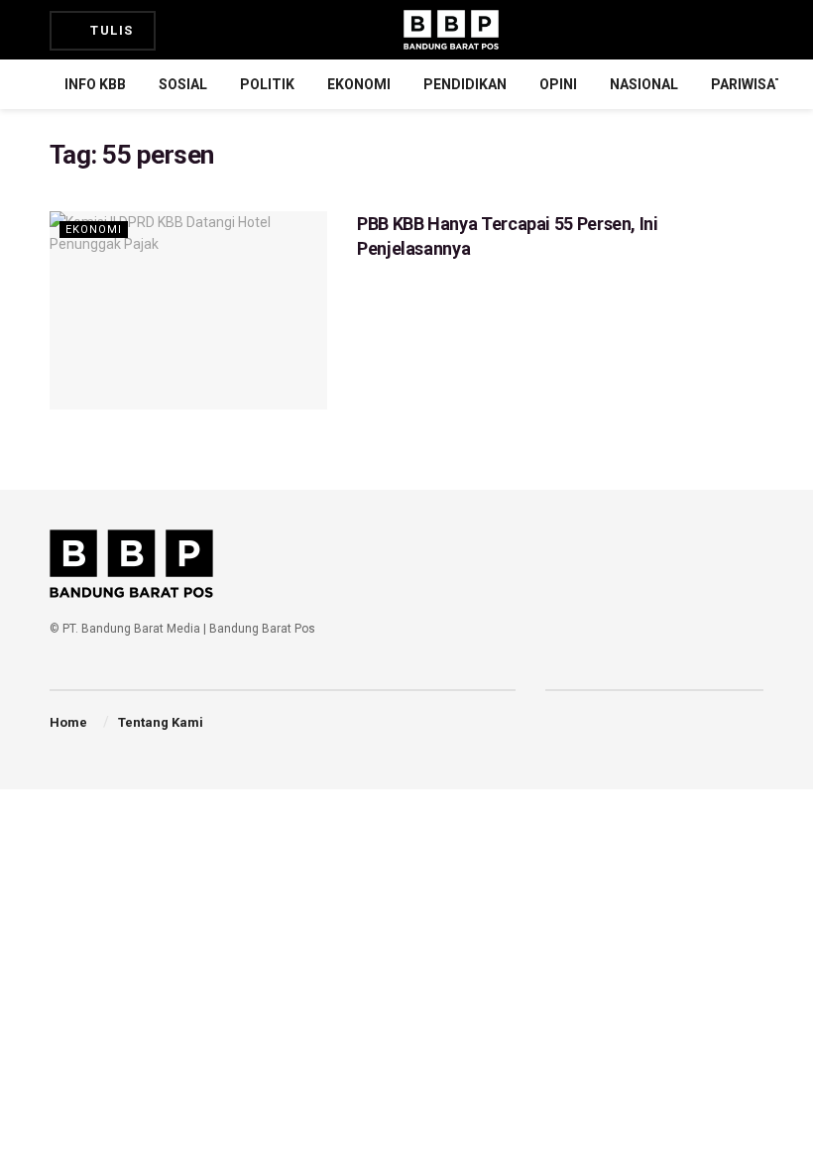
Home (68, 722)
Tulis (110, 30)
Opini (558, 84)
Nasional (644, 84)
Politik (267, 84)
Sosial (183, 84)
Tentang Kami (160, 722)
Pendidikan (465, 84)
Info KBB (95, 84)
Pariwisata (751, 84)
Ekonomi (359, 84)
